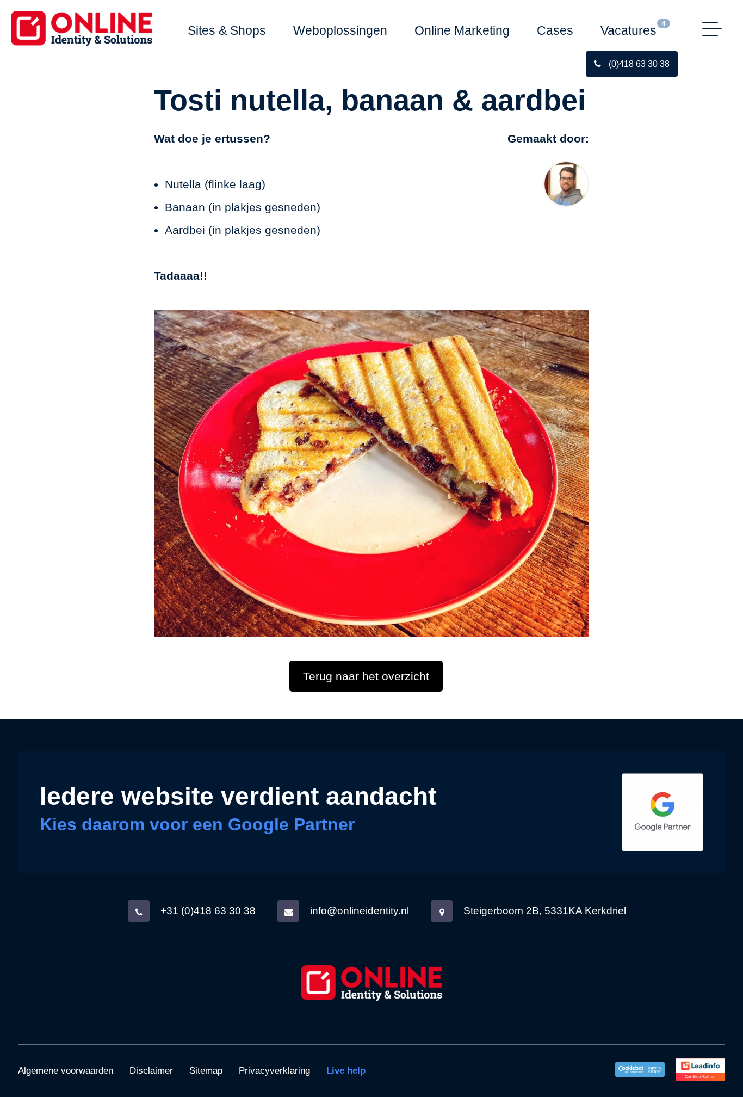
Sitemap (205, 1070)
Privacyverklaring (274, 1070)
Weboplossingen (340, 30)
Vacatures (628, 30)
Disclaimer (151, 1070)
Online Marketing (462, 30)
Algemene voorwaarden (65, 1070)
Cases (555, 30)
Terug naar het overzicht (366, 676)
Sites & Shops (227, 30)
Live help (346, 1070)
